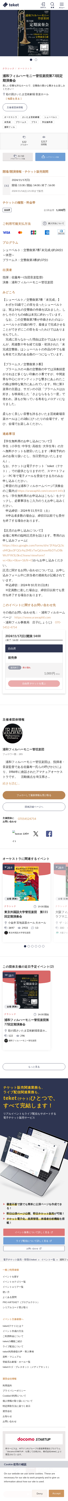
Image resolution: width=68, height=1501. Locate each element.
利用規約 (7, 1385)
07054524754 (27, 819)
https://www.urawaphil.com (33, 617)
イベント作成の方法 (13, 1331)
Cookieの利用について (14, 1395)
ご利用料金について (13, 1336)
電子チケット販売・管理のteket (20, 1259)
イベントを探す (11, 1276)
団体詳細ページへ (34, 806)
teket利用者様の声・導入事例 (18, 1351)
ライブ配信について (13, 1346)
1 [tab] (31, 60)
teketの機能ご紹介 (12, 1341)
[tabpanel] (34, 33)
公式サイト (20, 835)
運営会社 (7, 1411)
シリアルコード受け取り (15, 1307)
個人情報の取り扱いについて (18, 1400)
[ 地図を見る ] (14, 98)
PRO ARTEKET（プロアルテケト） (21, 1302)
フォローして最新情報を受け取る (34, 795)
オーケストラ (25, 68)
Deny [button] (40, 1493)
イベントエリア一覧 (13, 1286)
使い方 (6, 1291)
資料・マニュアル (12, 1356)
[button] (25, 946)
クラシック (9, 68)
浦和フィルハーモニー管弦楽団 (23, 749)
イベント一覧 (48, 1259)
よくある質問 (10, 1297)
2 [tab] (36, 60)
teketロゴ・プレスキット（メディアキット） (26, 1366)
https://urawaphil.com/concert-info (40, 491)
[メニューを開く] (61, 5)
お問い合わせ (10, 1421)
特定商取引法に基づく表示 (16, 1406)
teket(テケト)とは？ (13, 1325)
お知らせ (7, 1416)
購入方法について (56, 223)
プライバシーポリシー (14, 1390)
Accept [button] (56, 1493)
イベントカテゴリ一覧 (14, 1281)
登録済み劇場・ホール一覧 (16, 1361)
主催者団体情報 (15, 107)
